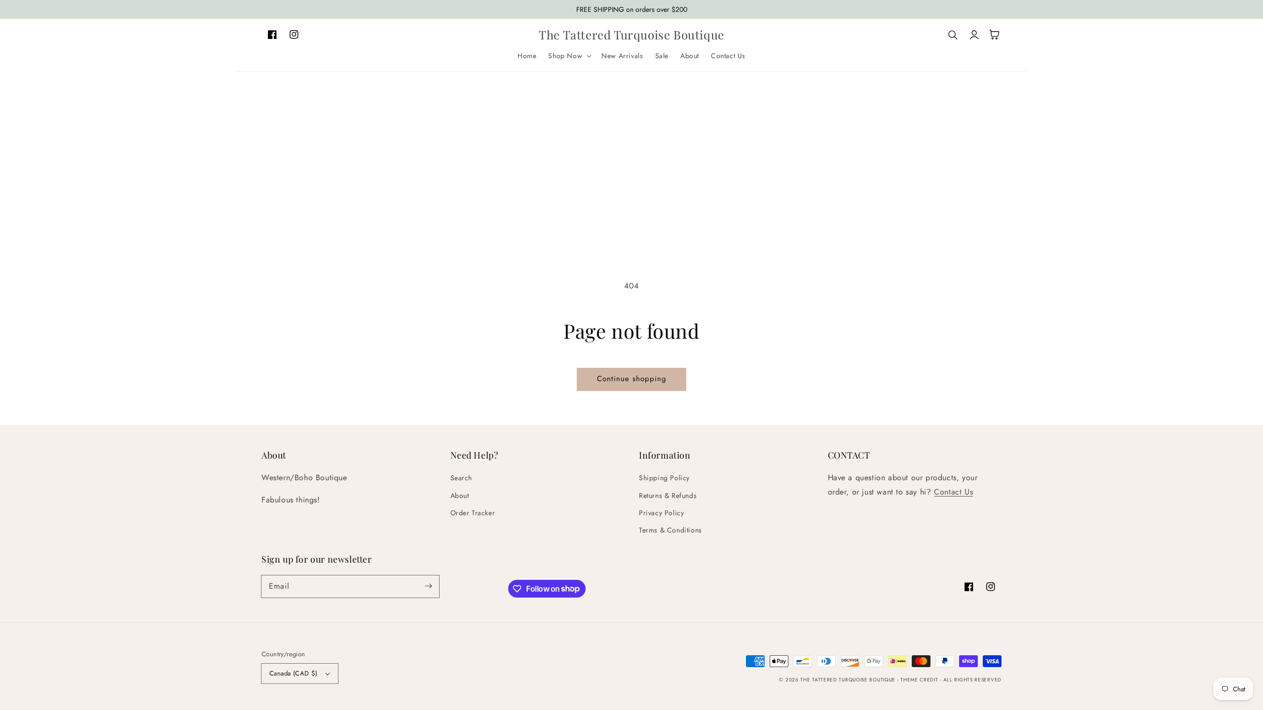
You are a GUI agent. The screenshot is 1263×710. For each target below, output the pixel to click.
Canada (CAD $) (293, 673)
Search (461, 478)
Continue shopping (632, 378)
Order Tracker (472, 513)
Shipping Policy (664, 478)
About (459, 495)
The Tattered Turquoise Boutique (848, 679)
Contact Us (953, 491)
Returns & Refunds (668, 495)
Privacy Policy (661, 513)
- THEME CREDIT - (920, 679)
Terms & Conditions (670, 530)
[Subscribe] (428, 586)
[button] (568, 55)
